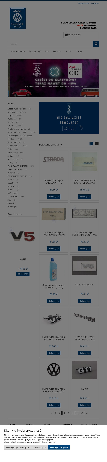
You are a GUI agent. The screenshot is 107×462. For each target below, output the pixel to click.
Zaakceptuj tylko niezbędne (17, 447)
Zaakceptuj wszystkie (59, 447)
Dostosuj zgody (39, 447)
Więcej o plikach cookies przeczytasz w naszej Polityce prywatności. (30, 442)
